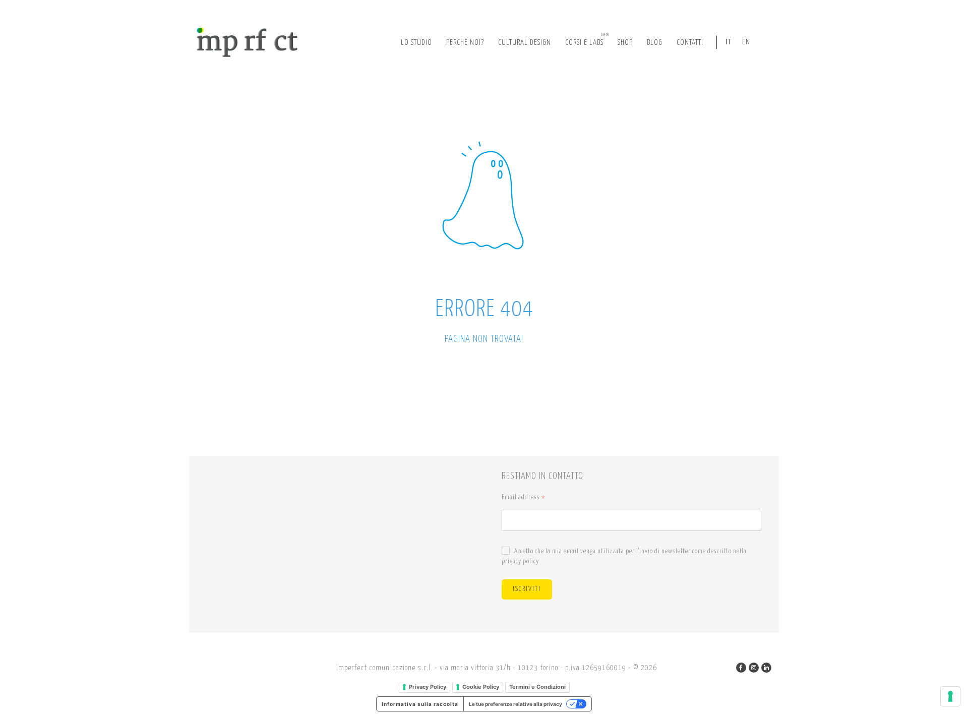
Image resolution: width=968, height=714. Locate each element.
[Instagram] (754, 668)
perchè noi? (465, 42)
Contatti (690, 42)
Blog (654, 42)
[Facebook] (741, 668)
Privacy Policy (427, 686)
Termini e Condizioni (537, 686)
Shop (625, 42)
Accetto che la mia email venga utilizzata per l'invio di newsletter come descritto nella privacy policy (624, 556)
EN (746, 42)
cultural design (524, 42)
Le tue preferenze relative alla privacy (515, 704)
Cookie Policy (480, 686)
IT (729, 42)
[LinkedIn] (766, 668)
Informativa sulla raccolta (420, 704)
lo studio (416, 42)
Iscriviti (527, 589)
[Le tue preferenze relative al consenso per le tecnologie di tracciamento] (950, 696)
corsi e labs (587, 39)
